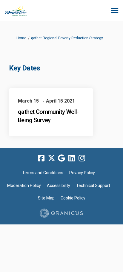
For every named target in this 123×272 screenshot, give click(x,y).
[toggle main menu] (115, 10)
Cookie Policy (73, 198)
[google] (61, 158)
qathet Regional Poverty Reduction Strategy (67, 38)
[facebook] (41, 158)
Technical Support (93, 185)
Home (21, 38)
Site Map (46, 198)
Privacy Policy (82, 172)
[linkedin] (71, 158)
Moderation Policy (24, 185)
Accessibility (58, 185)
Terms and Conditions (42, 172)
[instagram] (81, 158)
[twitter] (51, 158)
